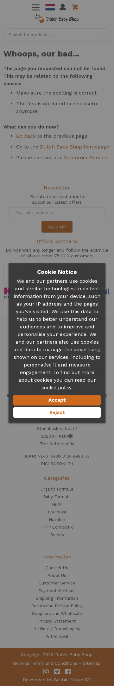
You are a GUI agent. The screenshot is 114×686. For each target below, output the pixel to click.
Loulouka (57, 512)
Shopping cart (76, 7)
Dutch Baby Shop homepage (74, 147)
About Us (57, 575)
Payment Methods (57, 590)
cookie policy (56, 388)
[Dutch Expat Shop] (57, 20)
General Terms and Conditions (45, 663)
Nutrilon (57, 519)
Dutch (50, 7)
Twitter (57, 672)
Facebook (68, 672)
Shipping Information (57, 598)
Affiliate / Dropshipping (57, 628)
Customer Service (85, 158)
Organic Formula (57, 489)
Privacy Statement (57, 621)
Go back (26, 136)
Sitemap (92, 663)
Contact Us (57, 567)
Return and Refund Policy (57, 606)
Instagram (46, 672)
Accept (57, 400)
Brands (57, 534)
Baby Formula (57, 496)
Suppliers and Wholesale (57, 613)
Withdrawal (57, 636)
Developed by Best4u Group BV (57, 679)
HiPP (57, 504)
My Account (62, 7)
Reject (57, 412)
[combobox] (57, 34)
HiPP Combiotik (57, 527)
